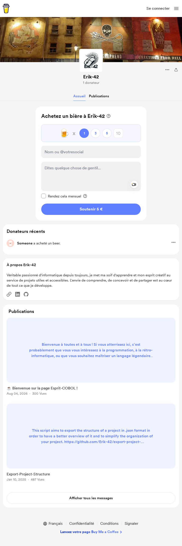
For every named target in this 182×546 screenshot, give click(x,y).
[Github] (26, 294)
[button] (176, 8)
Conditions (109, 523)
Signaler (131, 523)
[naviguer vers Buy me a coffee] (6, 8)
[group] (91, 359)
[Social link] (9, 294)
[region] (91, 164)
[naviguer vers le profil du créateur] (91, 61)
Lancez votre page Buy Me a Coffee (89, 532)
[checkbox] (61, 196)
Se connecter (158, 8)
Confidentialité (81, 523)
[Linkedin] (17, 294)
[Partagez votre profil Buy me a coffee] (176, 69)
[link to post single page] (91, 357)
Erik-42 (91, 77)
